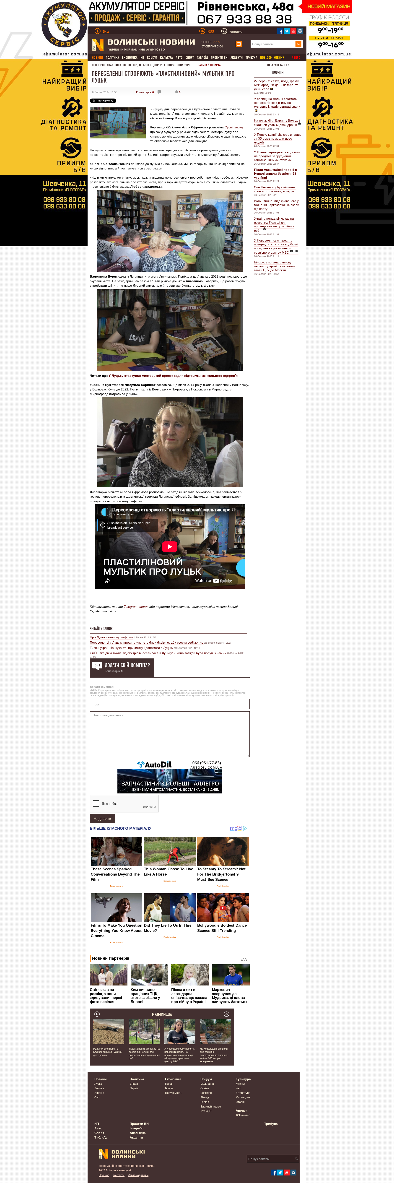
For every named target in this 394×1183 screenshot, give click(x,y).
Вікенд (204, 1097)
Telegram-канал (136, 606)
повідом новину (272, 57)
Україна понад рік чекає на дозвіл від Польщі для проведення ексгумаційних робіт (274, 224)
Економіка (129, 57)
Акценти (237, 57)
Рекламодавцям (138, 1175)
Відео (137, 65)
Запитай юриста (209, 65)
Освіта (204, 1088)
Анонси (169, 65)
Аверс (296, 57)
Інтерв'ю (98, 65)
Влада (134, 1083)
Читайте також (101, 628)
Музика (240, 1083)
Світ (97, 1097)
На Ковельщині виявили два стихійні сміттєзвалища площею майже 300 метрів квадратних (214, 1055)
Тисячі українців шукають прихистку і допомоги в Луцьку (131, 647)
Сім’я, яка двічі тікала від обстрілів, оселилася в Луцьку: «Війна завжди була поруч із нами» (158, 652)
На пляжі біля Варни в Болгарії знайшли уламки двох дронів (277, 122)
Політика (112, 57)
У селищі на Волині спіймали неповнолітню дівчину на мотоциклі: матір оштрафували (277, 102)
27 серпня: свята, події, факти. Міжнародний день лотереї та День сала (277, 84)
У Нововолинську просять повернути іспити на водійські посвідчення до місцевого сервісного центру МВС (276, 246)
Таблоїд (202, 57)
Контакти (118, 1175)
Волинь (99, 1088)
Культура (166, 57)
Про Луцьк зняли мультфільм (111, 637)
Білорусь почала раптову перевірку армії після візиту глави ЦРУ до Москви (274, 266)
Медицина (207, 1083)
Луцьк (98, 1083)
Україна (99, 1093)
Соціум (152, 57)
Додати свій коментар (127, 665)
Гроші (169, 1083)
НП (142, 57)
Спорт (190, 57)
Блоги (147, 65)
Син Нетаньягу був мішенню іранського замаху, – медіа (275, 189)
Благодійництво (210, 1106)
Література (243, 1093)
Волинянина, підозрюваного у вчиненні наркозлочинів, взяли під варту (276, 204)
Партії (134, 1088)
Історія (240, 1102)
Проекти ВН (219, 57)
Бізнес (169, 1088)
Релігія (204, 1102)
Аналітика (114, 65)
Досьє (157, 65)
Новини (278, 72)
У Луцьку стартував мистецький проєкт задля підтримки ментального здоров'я (173, 375)
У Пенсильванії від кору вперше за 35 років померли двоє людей (277, 138)
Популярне (184, 65)
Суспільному (234, 127)
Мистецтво (243, 1097)
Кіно (238, 1088)
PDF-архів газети (277, 65)
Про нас (104, 1175)
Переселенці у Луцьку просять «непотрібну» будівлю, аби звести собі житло (147, 642)
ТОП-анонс (243, 1115)
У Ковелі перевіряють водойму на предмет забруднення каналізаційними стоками (277, 156)
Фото (127, 65)
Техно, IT (206, 1111)
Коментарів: (145, 92)
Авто (179, 57)
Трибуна (251, 57)
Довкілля (206, 1093)
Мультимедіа (162, 1014)
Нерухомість (173, 1093)
